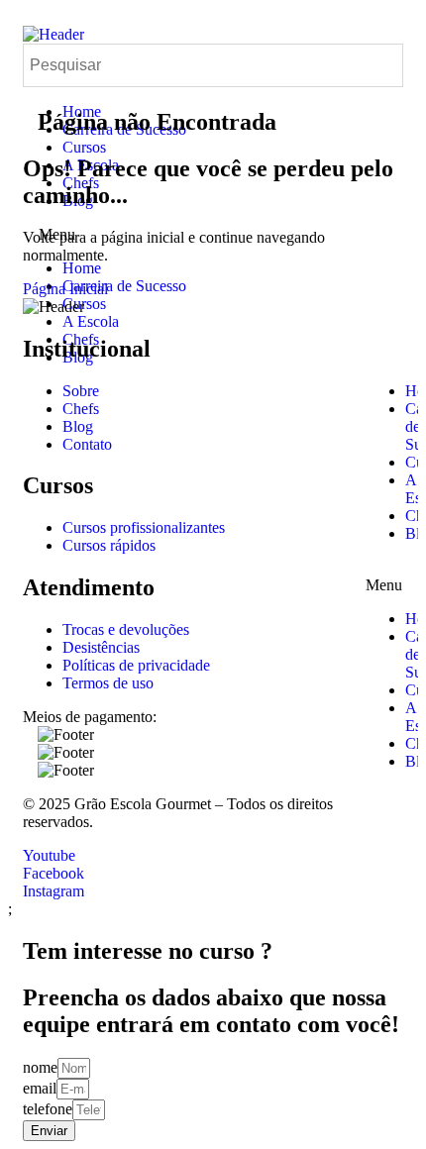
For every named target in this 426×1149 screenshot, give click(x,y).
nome (40, 1067)
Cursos (84, 147)
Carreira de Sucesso (124, 285)
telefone (47, 1108)
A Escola (90, 321)
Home (81, 268)
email (39, 1088)
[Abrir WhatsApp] (376, 1099)
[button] (384, 576)
